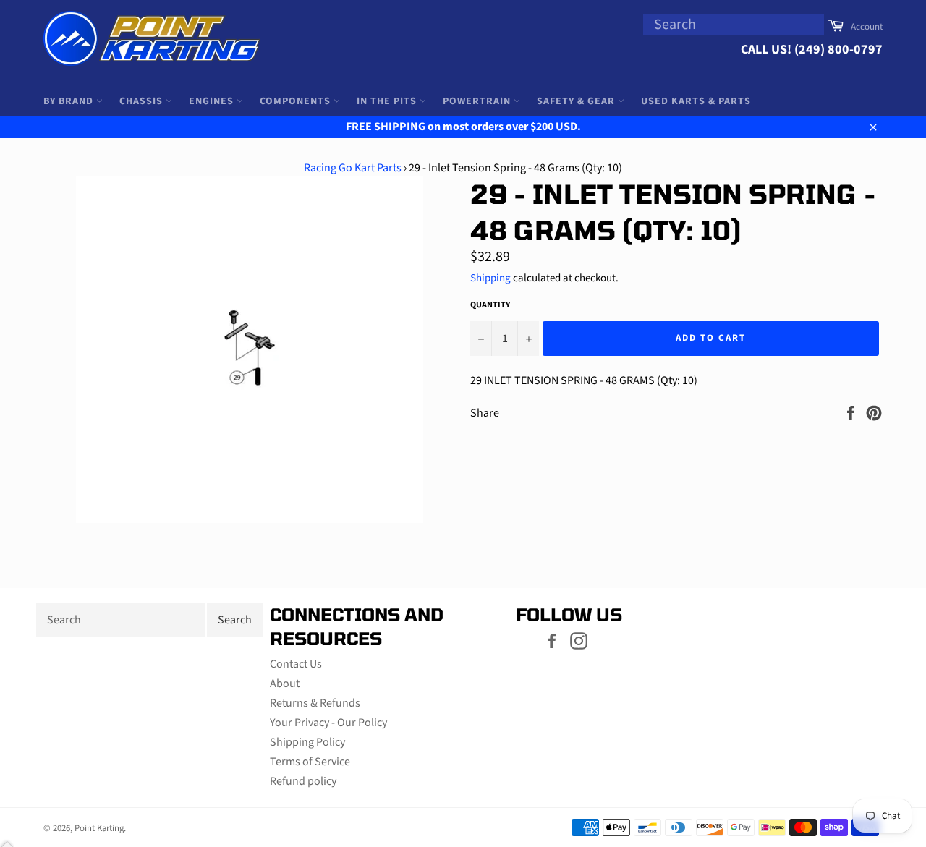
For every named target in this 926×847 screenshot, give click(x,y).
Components (297, 101)
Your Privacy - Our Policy (328, 723)
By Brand (69, 101)
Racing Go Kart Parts (353, 168)
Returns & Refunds (315, 703)
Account (867, 26)
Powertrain (478, 101)
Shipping (490, 278)
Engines (213, 101)
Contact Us (296, 664)
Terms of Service (310, 762)
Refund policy (303, 781)
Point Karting (99, 828)
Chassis (142, 101)
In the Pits (388, 101)
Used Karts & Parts (696, 101)
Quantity (490, 305)
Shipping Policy (307, 742)
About (285, 683)
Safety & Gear (577, 101)
